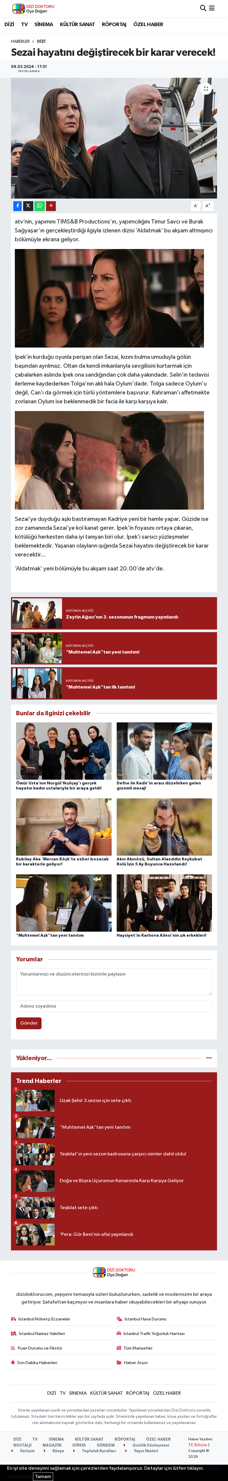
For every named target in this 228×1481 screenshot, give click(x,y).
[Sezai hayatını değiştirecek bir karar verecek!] (114, 138)
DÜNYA (79, 1445)
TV (24, 24)
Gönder (29, 1023)
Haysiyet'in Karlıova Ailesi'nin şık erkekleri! (161, 935)
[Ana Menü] (212, 8)
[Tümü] (209, 1058)
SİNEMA (43, 24)
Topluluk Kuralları (98, 1451)
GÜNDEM (106, 1445)
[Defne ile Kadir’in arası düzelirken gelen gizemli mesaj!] (164, 750)
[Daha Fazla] (51, 206)
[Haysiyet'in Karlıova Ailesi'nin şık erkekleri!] (164, 903)
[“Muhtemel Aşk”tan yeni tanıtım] (64, 903)
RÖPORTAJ (114, 24)
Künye (58, 1451)
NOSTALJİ (22, 1445)
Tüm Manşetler (138, 1348)
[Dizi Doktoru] (33, 8)
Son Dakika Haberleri (37, 1363)
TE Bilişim (197, 1445)
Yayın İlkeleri (145, 1451)
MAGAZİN (51, 1445)
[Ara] (203, 8)
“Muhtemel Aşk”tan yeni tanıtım (50, 935)
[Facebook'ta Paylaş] (17, 206)
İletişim (27, 1451)
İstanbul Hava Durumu (146, 1319)
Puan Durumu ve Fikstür (40, 1348)
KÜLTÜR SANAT (77, 24)
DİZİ (9, 24)
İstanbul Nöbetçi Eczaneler (44, 1319)
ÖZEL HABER (148, 24)
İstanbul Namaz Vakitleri (42, 1333)
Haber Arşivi (136, 1363)
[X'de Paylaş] (28, 206)
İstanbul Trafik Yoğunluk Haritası (154, 1333)
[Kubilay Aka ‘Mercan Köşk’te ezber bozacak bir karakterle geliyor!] (64, 827)
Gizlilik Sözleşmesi (150, 1445)
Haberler (20, 41)
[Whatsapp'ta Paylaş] (39, 206)
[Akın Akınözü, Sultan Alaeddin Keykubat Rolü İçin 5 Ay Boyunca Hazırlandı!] (164, 827)
